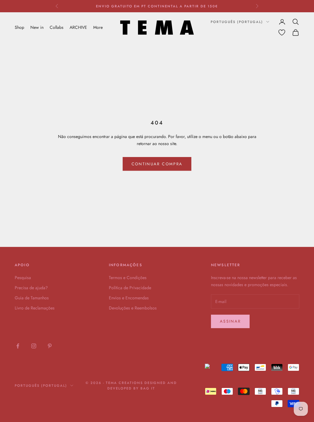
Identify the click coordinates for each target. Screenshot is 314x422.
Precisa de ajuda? (31, 288)
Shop (19, 27)
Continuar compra (157, 164)
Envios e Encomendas (129, 298)
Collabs (56, 27)
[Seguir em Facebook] (18, 346)
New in (37, 27)
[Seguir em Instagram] (34, 346)
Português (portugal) (237, 21)
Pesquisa (23, 277)
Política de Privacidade (130, 288)
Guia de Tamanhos (32, 298)
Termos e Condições (128, 277)
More (98, 27)
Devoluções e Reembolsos (133, 308)
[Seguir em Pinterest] (50, 346)
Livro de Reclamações (35, 308)
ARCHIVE (78, 27)
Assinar (230, 321)
